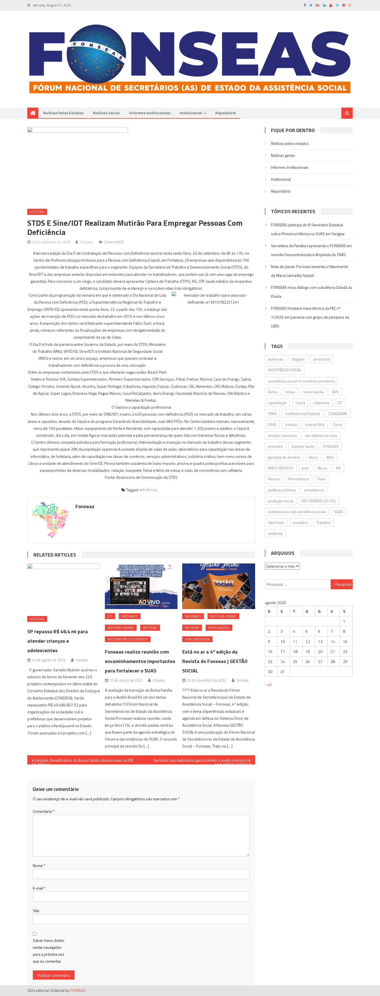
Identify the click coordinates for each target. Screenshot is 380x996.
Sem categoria (197, 639)
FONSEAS (331, 446)
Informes (130, 616)
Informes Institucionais (149, 113)
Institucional (191, 113)
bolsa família (313, 392)
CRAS (272, 424)
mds (305, 468)
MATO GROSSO (280, 468)
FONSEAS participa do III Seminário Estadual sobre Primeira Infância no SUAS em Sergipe (308, 229)
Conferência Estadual (302, 413)
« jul (268, 684)
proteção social (280, 501)
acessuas (275, 359)
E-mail (39, 888)
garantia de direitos (284, 457)
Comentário (44, 811)
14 (332, 641)
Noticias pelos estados (128, 639)
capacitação (277, 403)
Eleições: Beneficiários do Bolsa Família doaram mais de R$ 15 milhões (82, 760)
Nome (39, 865)
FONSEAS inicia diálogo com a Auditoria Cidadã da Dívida (311, 291)
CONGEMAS (337, 413)
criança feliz (315, 424)
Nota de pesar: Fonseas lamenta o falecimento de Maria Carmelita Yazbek (309, 271)
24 (282, 661)
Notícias (37, 211)
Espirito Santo (303, 446)
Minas (322, 468)
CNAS (272, 413)
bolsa (290, 392)
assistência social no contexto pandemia (301, 381)
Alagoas (298, 359)
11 (295, 641)
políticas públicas (282, 490)
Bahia (272, 392)
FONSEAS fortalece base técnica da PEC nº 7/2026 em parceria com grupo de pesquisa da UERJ (310, 317)
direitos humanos (282, 435)
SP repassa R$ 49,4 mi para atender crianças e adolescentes (57, 641)
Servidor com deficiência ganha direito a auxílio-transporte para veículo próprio (202, 760)
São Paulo (276, 522)
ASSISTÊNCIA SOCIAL (285, 370)
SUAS (338, 512)
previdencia (314, 490)
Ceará (300, 403)
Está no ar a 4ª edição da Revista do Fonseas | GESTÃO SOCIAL (215, 661)
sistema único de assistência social (297, 512)
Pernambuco (298, 479)
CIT (110, 616)
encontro (275, 446)
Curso (337, 424)
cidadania (321, 403)
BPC (335, 392)
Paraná (274, 479)
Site (36, 910)
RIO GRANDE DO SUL (319, 501)
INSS (330, 457)
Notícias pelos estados (63, 113)
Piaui (321, 479)
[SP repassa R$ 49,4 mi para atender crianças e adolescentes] (63, 587)
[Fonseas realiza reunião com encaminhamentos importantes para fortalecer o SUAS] (141, 586)
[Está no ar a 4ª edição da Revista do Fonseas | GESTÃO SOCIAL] (218, 586)
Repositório (225, 113)
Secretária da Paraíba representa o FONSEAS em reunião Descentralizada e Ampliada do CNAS (311, 250)
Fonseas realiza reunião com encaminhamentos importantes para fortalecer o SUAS (140, 661)
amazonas (321, 359)
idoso (313, 457)
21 (332, 651)
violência (275, 533)
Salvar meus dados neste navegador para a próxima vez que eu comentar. (49, 950)
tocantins (300, 522)
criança (291, 424)
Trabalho (323, 522)
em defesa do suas (321, 435)
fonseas (86, 242)
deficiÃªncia (148, 490)
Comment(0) (114, 242)
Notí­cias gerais (106, 113)
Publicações (219, 627)
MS (338, 468)
